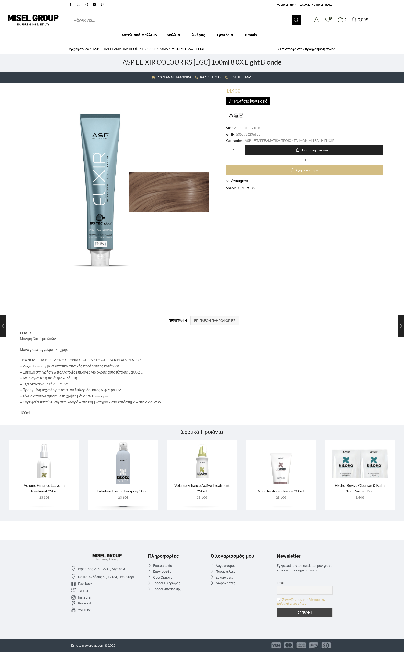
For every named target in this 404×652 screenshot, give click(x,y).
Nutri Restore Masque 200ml (281, 491)
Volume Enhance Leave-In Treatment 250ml (44, 488)
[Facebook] (70, 5)
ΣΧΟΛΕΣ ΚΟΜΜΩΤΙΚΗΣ (316, 4)
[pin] (102, 5)
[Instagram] (86, 5)
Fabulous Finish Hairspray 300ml (123, 491)
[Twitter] (78, 5)
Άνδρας (198, 35)
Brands (251, 35)
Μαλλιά (173, 35)
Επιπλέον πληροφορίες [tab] (214, 320)
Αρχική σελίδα (79, 49)
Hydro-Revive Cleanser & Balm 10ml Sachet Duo (360, 488)
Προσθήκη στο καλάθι (316, 150)
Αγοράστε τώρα (307, 170)
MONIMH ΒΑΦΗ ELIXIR (189, 49)
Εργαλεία (225, 35)
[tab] (177, 320)
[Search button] (296, 20)
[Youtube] (94, 5)
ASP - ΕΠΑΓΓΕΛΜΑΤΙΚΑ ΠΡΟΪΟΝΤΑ (119, 49)
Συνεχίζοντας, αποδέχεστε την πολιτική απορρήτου (301, 601)
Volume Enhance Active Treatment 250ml (202, 488)
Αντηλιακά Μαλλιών (139, 35)
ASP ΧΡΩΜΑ (158, 49)
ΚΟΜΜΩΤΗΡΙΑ (286, 4)
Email (280, 583)
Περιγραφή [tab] (178, 320)
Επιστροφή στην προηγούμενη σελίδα (307, 49)
